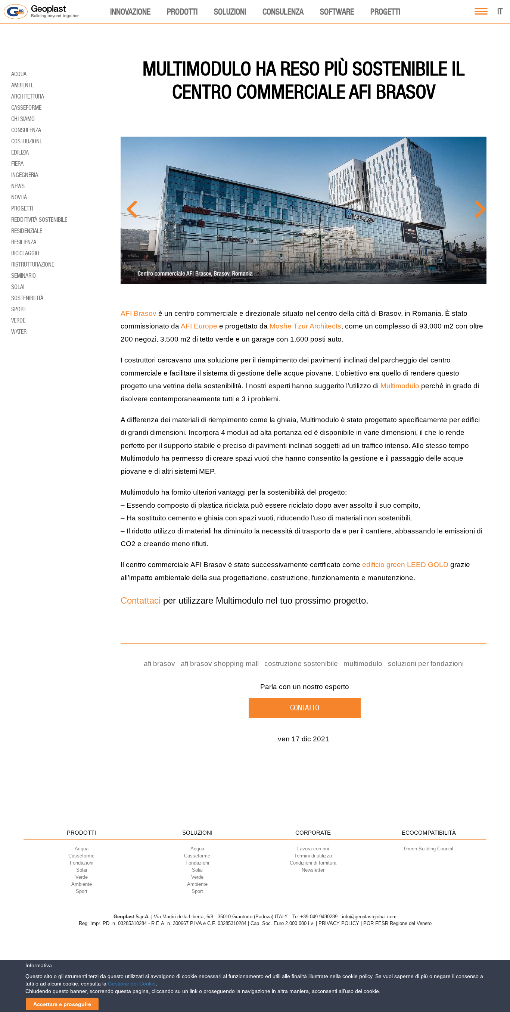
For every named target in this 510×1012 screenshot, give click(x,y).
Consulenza (283, 11)
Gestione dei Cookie (132, 984)
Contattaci (141, 600)
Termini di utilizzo (313, 856)
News (18, 186)
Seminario (23, 275)
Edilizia (20, 152)
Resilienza (23, 242)
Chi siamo (23, 118)
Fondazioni (197, 863)
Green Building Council (428, 848)
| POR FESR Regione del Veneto (396, 923)
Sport (18, 309)
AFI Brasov (138, 313)
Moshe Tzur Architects (305, 326)
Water (19, 331)
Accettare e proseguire (62, 1004)
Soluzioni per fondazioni (426, 663)
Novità (19, 197)
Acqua (19, 74)
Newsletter (313, 870)
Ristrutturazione (32, 264)
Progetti (385, 11)
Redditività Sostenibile (39, 219)
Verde (18, 320)
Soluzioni (230, 11)
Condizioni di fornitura (313, 863)
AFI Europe (199, 326)
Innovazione (130, 11)
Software (337, 11)
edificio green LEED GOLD (405, 565)
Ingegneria (24, 174)
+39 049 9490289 (319, 916)
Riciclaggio (25, 253)
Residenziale (26, 230)
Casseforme (26, 107)
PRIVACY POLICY (338, 923)
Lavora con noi (313, 848)
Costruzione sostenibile (301, 663)
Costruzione (26, 141)
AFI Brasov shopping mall (220, 663)
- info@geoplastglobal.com (368, 916)
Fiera (17, 163)
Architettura (27, 96)
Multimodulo (399, 386)
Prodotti (182, 11)
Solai (17, 286)
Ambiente (22, 85)
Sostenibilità (27, 298)
